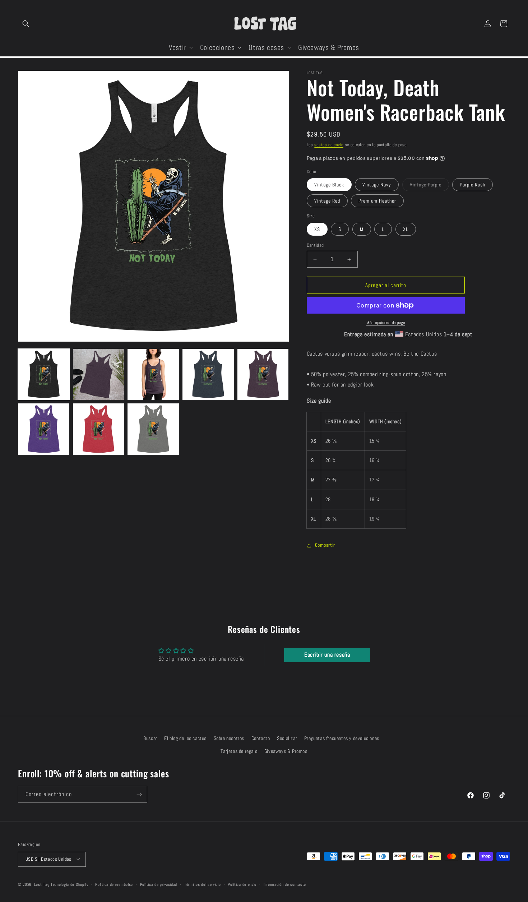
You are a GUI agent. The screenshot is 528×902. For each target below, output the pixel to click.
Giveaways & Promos (285, 751)
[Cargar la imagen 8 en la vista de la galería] (153, 429)
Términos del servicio (202, 884)
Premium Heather (377, 201)
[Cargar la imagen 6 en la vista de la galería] (43, 429)
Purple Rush (472, 184)
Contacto (260, 738)
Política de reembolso (114, 884)
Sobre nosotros (229, 738)
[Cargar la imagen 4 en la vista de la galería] (208, 374)
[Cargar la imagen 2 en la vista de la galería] (98, 374)
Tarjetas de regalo (239, 751)
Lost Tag (42, 884)
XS (317, 229)
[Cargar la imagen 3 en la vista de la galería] (153, 374)
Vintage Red (327, 201)
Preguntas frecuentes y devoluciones (341, 738)
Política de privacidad (158, 884)
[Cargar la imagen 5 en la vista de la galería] (263, 374)
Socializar (287, 738)
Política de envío (242, 884)
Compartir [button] (325, 545)
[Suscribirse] (139, 794)
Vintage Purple (429, 186)
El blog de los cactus (185, 738)
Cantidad (315, 245)
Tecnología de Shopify (69, 884)
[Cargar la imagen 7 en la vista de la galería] (98, 429)
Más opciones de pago (385, 322)
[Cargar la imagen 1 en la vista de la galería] (43, 374)
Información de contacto (285, 884)
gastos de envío (328, 145)
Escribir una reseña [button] (327, 654)
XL (405, 229)
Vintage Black (329, 184)
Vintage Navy (376, 184)
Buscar (150, 738)
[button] (26, 24)
